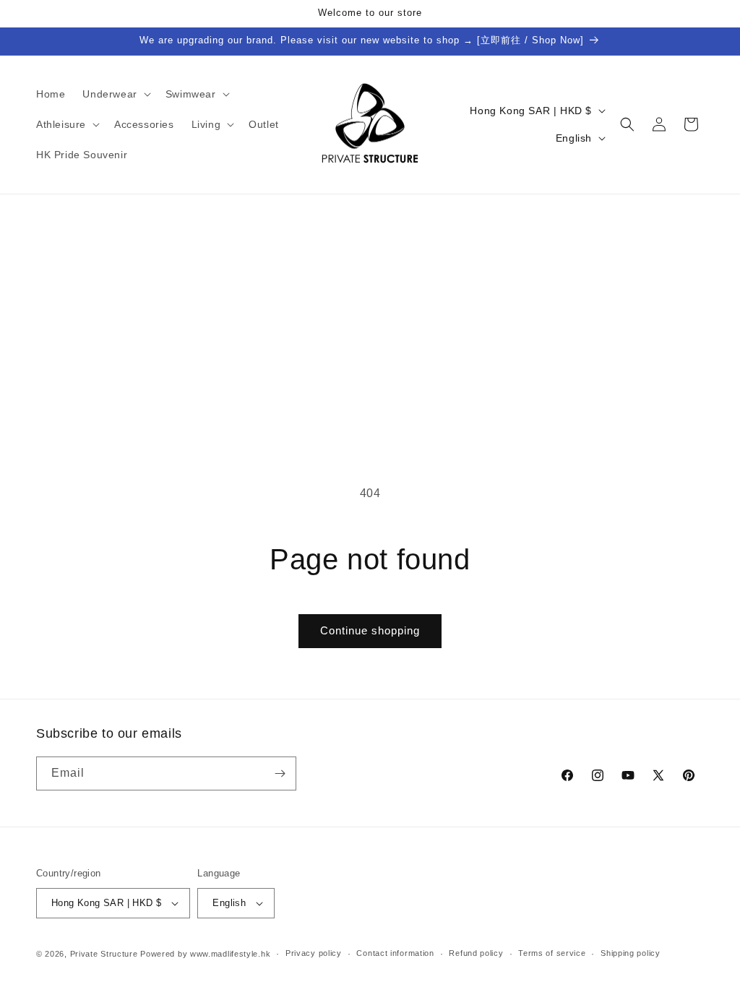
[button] (115, 94)
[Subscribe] (280, 773)
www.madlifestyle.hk (230, 953)
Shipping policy (631, 953)
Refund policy (476, 953)
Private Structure (104, 953)
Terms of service (551, 953)
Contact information (395, 953)
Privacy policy (313, 953)
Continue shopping (370, 630)
